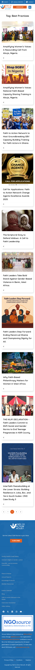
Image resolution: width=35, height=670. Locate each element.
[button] (29, 7)
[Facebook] (3, 611)
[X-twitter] (8, 611)
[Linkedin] (12, 611)
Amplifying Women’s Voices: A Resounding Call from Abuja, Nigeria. (17, 49)
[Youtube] (21, 611)
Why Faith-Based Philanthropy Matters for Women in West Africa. (15, 380)
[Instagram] (16, 611)
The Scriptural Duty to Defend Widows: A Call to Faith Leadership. (15, 238)
